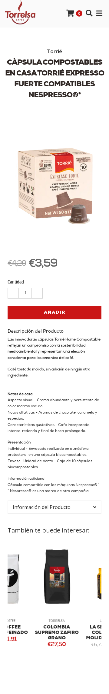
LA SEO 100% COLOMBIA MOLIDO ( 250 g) (80, 633)
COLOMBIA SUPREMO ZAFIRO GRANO (31, 633)
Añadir (54, 312)
